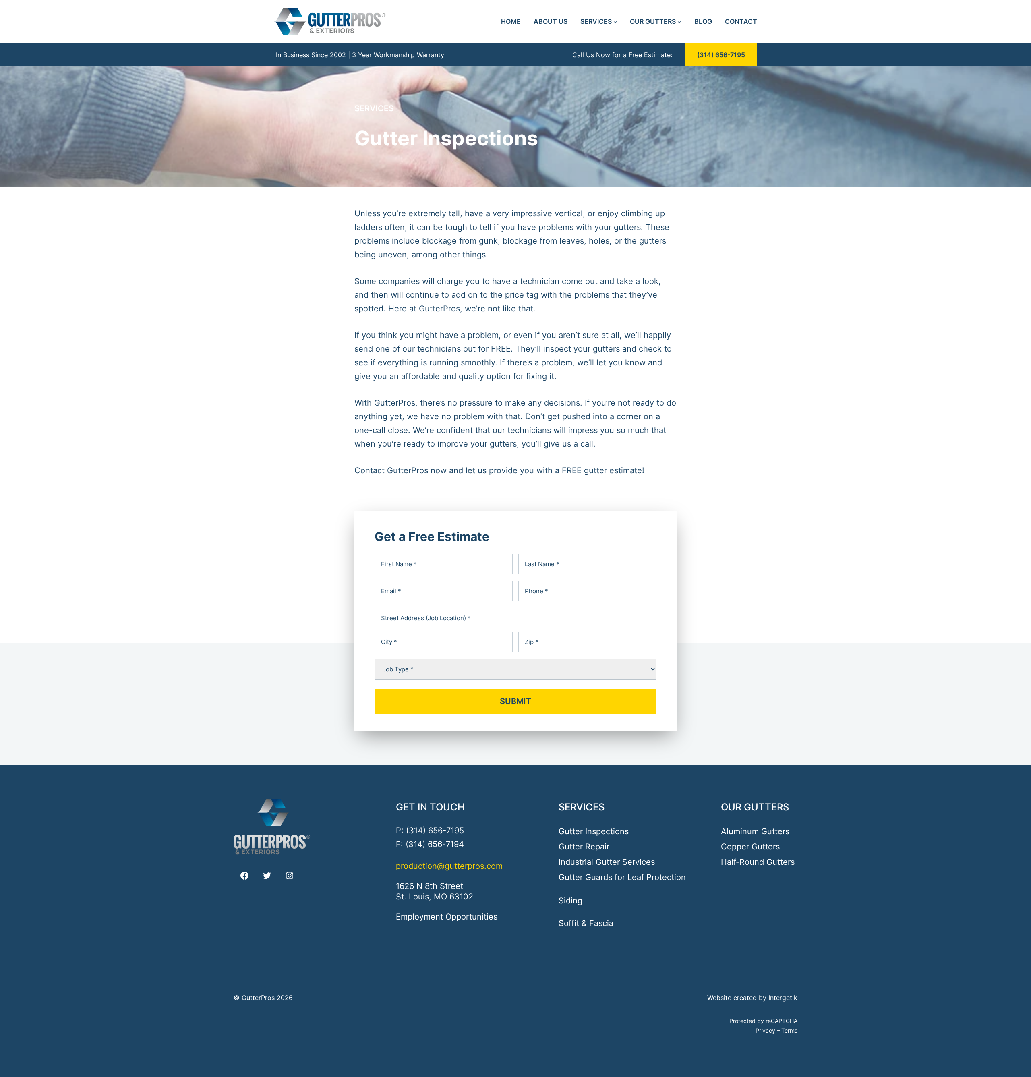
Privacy (765, 1030)
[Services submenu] (615, 22)
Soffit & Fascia (586, 923)
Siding (570, 900)
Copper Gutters (750, 846)
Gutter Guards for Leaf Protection (622, 877)
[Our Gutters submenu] (679, 22)
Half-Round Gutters (758, 862)
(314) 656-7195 (721, 55)
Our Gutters (755, 807)
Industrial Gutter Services (607, 862)
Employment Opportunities (446, 917)
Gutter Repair (584, 846)
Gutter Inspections (594, 831)
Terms (789, 1030)
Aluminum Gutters (755, 831)
